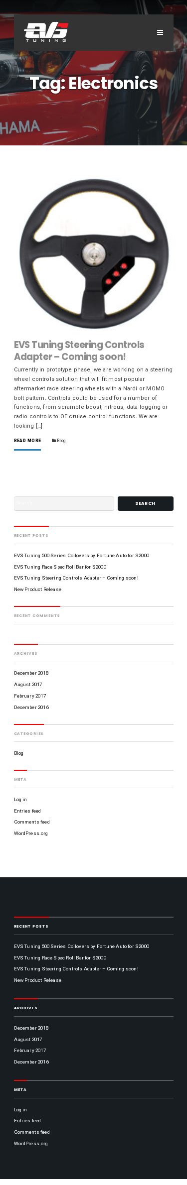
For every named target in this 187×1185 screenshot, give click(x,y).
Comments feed (32, 822)
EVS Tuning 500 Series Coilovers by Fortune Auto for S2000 (81, 555)
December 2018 (31, 673)
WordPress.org (31, 833)
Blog (61, 440)
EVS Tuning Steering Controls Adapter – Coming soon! (79, 351)
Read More (27, 441)
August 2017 (28, 684)
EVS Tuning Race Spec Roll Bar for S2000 (60, 567)
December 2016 (31, 707)
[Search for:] (64, 503)
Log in (20, 799)
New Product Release (37, 589)
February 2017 (30, 696)
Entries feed (27, 811)
